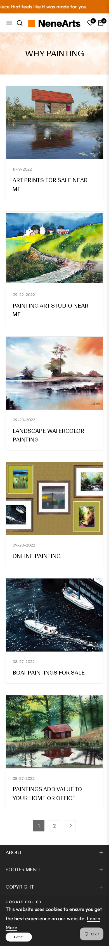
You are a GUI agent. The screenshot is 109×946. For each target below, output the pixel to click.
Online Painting (37, 556)
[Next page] (70, 825)
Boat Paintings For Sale (49, 672)
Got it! (18, 937)
